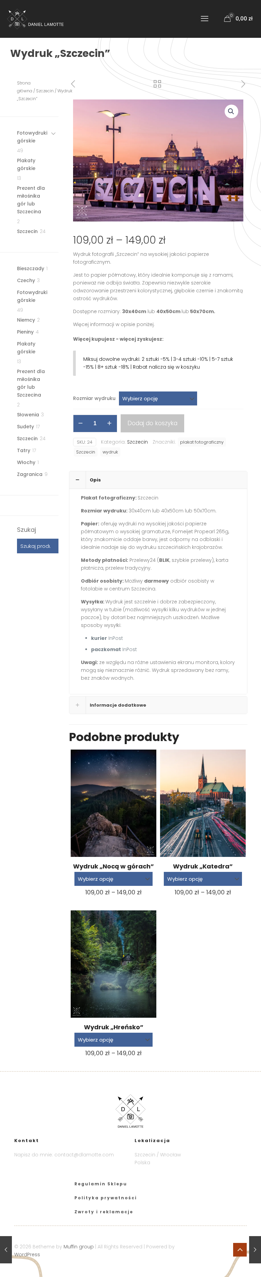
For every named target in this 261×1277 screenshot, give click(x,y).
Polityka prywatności (105, 1198)
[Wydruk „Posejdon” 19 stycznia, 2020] (255, 1249)
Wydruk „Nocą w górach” (113, 866)
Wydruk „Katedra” (203, 866)
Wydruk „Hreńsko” (113, 1027)
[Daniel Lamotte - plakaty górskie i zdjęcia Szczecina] (40, 18)
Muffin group (79, 1246)
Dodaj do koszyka (152, 423)
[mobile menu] (204, 19)
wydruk (110, 452)
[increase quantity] (110, 423)
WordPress (27, 1254)
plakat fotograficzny (202, 442)
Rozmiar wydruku (94, 398)
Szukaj (26, 530)
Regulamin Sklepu (100, 1184)
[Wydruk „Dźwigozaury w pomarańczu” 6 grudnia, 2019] (6, 1249)
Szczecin (137, 442)
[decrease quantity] (81, 423)
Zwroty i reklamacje (103, 1212)
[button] (231, 111)
